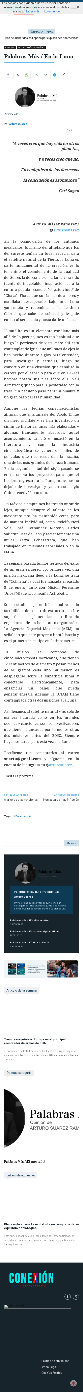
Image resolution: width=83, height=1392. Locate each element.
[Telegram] (54, 75)
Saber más (32, 11)
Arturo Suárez (23, 896)
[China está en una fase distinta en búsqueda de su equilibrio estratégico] (41, 1202)
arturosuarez (66, 229)
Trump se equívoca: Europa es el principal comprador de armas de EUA (34, 1041)
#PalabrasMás (22, 816)
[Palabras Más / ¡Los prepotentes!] (41, 873)
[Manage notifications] (73, 1383)
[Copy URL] (64, 75)
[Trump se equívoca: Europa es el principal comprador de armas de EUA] (41, 1017)
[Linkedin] (36, 75)
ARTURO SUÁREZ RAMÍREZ (31, 47)
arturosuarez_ (61, 764)
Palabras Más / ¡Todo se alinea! (29, 942)
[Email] (45, 75)
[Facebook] (8, 75)
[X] (17, 75)
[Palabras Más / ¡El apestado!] (41, 1118)
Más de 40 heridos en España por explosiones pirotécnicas (41, 38)
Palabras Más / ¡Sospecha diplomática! (34, 931)
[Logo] (41, 1280)
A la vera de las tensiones (21, 799)
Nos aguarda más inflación (61, 799)
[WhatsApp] (27, 75)
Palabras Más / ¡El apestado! (24, 1161)
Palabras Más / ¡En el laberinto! (29, 920)
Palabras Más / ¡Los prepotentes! (36, 891)
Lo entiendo (52, 11)
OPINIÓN (10, 47)
